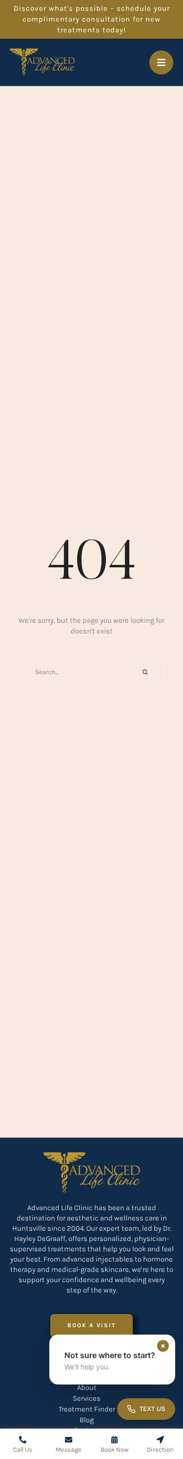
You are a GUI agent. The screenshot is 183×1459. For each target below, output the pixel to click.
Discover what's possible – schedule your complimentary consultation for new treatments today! (92, 19)
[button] (91, 1325)
